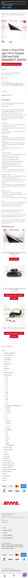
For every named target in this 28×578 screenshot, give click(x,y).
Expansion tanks (8, 364)
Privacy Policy (4, 570)
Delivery (5, 532)
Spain (2, 548)
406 (6, 394)
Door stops (6, 361)
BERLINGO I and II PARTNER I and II (14, 405)
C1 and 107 (8, 412)
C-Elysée (8, 410)
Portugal (16, 546)
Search (14, 576)
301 (6, 385)
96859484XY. (22, 85)
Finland (16, 545)
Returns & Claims (7, 530)
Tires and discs (6, 476)
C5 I (7, 432)
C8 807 (7, 438)
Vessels (4, 480)
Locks (5, 370)
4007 (7, 392)
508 (6, 401)
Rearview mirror (13, 13)
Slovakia (12, 548)
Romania (21, 546)
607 (6, 403)
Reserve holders (8, 447)
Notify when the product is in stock (11, 64)
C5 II (7, 434)
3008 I (18, 13)
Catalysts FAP (6, 458)
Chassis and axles (7, 460)
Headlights (6, 368)
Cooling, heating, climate (8, 462)
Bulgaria (3, 545)
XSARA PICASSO (9, 445)
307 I (7, 388)
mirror (15, 109)
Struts (5, 451)
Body (7, 13)
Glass (5, 366)
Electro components (7, 467)
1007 (7, 377)
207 (6, 381)
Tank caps (6, 454)
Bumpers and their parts (9, 353)
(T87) (8, 85)
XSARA (7, 443)
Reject (9, 7)
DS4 (7, 440)
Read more (14, 298)
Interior (4, 473)
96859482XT (16, 85)
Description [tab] (4, 91)
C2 (6, 414)
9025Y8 (11, 85)
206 (6, 379)
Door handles (7, 357)
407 (6, 396)
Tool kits (5, 478)
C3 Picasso (8, 421)
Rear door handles (8, 372)
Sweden (7, 548)
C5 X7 (7, 436)
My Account (4, 576)
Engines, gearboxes (7, 471)
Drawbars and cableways (8, 465)
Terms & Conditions (7, 535)
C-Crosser (8, 407)
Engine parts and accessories (9, 469)
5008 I (11, 83)
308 (6, 390)
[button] (25, 22)
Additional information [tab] (6, 95)
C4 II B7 (7, 427)
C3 (6, 416)
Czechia (8, 545)
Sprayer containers (8, 449)
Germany (3, 546)
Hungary (8, 546)
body (24, 197)
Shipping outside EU (8, 537)
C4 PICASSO (8, 429)
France (20, 545)
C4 (6, 425)
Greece (12, 545)
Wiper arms (6, 456)
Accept (4, 7)
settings (10, 5)
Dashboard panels (8, 355)
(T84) (5, 85)
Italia (12, 546)
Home (4, 13)
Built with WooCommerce (15, 570)
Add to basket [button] (14, 259)
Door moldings (7, 359)
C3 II (7, 418)
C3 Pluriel (8, 423)
